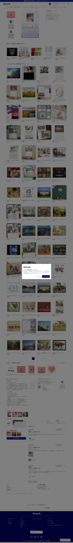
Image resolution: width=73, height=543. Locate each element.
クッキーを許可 (46, 276)
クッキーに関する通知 (45, 271)
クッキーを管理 (38, 276)
